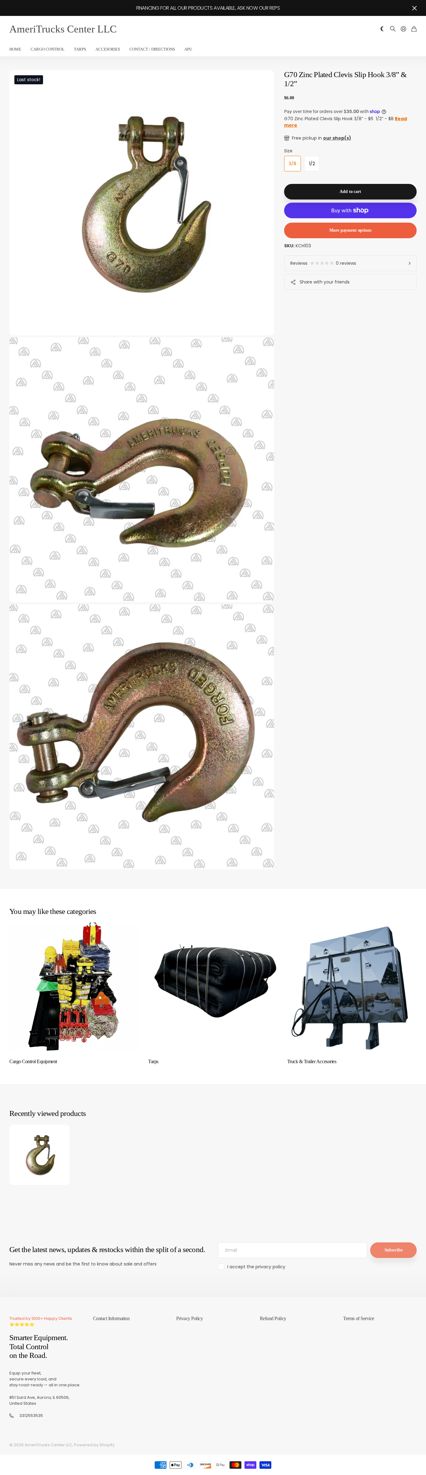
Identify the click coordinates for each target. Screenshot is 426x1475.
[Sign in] (403, 29)
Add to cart (350, 191)
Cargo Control (48, 49)
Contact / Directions (152, 49)
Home (15, 49)
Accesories (107, 49)
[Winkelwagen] (414, 29)
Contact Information (111, 1318)
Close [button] (414, 8)
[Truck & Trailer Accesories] (352, 987)
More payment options (350, 230)
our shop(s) (337, 138)
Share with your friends (325, 282)
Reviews (323, 263)
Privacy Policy (189, 1318)
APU (188, 49)
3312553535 (31, 1415)
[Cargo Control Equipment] (74, 987)
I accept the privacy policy (256, 1267)
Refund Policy (273, 1318)
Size (288, 151)
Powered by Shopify (94, 1445)
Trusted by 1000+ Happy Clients (40, 1318)
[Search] (393, 29)
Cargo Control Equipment (33, 1061)
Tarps (80, 49)
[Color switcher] (382, 29)
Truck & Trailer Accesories (311, 1061)
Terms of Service (358, 1318)
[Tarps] (213, 987)
